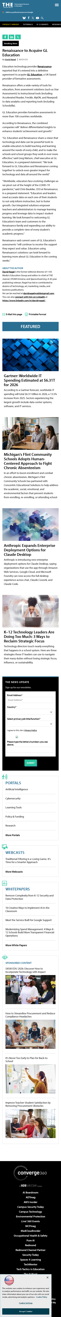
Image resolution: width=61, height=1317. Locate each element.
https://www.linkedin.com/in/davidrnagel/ (24, 300)
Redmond (30, 1245)
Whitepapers (17, 888)
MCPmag (30, 1226)
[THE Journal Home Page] (15, 5)
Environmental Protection (30, 1216)
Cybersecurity (12, 798)
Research (10, 825)
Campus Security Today (30, 1207)
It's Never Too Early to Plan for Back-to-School (26, 1059)
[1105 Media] (30, 1185)
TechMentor (30, 1264)
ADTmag (30, 1197)
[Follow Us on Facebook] (28, 17)
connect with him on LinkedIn (30, 296)
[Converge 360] (30, 1173)
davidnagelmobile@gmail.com (38, 293)
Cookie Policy (41, 1297)
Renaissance (44, 66)
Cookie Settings (25, 1303)
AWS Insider (30, 1202)
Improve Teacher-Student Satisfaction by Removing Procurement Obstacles (27, 1104)
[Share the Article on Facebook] (5, 37)
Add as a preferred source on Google (19, 12)
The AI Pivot (30, 1274)
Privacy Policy (30, 730)
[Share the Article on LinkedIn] (11, 37)
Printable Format (37, 314)
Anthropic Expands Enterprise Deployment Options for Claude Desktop (29, 550)
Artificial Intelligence (16, 789)
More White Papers (16, 945)
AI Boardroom (30, 1192)
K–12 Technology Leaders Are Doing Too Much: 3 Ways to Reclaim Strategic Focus (29, 636)
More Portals (12, 835)
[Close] (47, 1277)
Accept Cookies (25, 1311)
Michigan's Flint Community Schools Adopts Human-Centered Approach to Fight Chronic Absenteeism (28, 461)
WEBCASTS (14, 852)
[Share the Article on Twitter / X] (18, 37)
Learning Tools (13, 807)
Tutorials (28, 24)
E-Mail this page (14, 314)
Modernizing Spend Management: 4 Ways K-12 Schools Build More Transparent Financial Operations (29, 932)
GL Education (34, 74)
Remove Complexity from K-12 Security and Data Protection (29, 897)
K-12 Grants (42, 24)
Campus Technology (30, 1211)
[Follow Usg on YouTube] (37, 17)
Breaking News (10, 43)
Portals (13, 782)
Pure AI (31, 1240)
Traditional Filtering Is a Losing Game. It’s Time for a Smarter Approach (28, 860)
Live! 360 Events (30, 1221)
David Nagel (10, 59)
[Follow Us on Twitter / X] (33, 18)
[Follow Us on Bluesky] (24, 17)
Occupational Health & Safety (30, 1235)
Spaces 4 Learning (30, 1259)
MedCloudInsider (30, 1231)
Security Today (30, 1254)
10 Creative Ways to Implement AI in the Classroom (27, 909)
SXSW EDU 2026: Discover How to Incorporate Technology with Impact (25, 970)
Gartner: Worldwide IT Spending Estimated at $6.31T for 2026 (29, 380)
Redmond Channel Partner (30, 1250)
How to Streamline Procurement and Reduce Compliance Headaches (30, 1015)
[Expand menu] (56, 5)
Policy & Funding (14, 816)
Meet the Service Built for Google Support (28, 920)
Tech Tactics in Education (30, 1269)
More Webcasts (14, 871)
